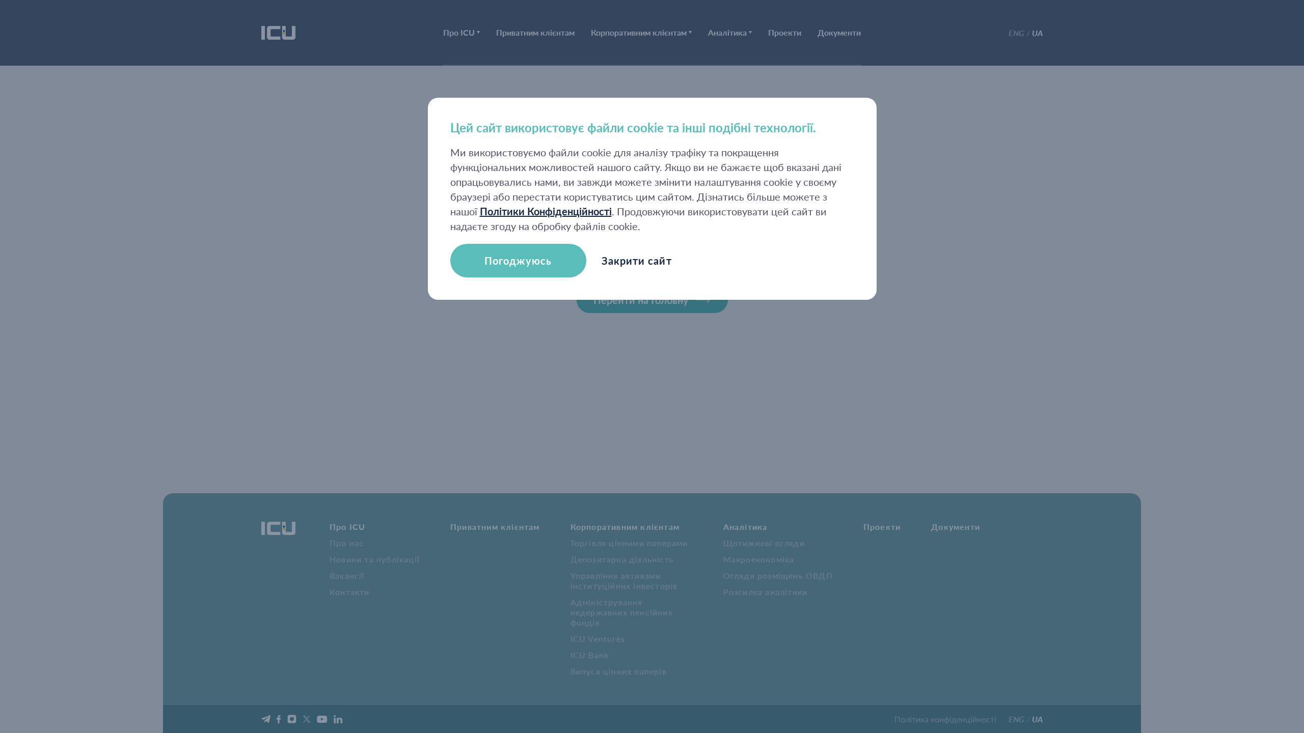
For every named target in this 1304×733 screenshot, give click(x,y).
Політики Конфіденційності (546, 211)
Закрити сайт (637, 261)
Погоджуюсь (518, 261)
